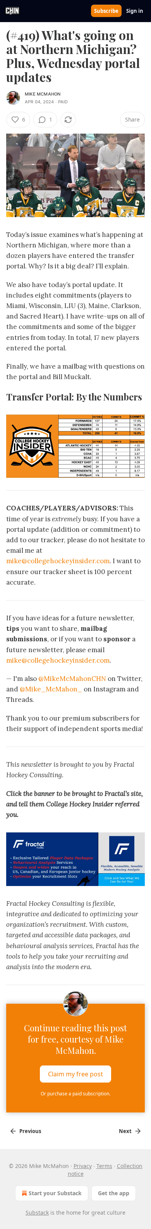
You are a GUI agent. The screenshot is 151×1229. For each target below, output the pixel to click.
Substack (37, 1212)
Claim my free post (75, 1074)
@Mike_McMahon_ (52, 689)
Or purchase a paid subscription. (75, 1093)
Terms (104, 1166)
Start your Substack (55, 1193)
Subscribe (106, 10)
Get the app (113, 1193)
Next (125, 1131)
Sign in (134, 10)
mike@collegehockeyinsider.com (58, 561)
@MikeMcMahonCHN (72, 678)
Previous (30, 1131)
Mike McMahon (42, 94)
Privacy (83, 1166)
